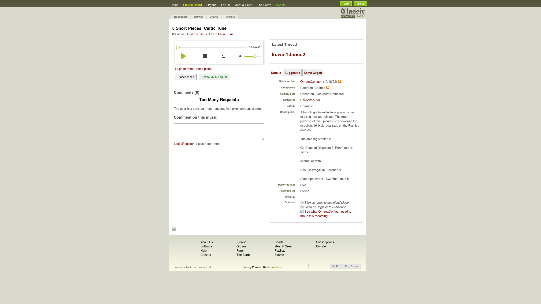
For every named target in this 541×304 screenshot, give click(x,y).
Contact (206, 254)
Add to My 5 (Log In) (214, 77)
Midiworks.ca (274, 267)
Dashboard (180, 16)
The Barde (264, 5)
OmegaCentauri (311, 81)
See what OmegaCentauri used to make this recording (325, 213)
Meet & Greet (244, 5)
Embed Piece (186, 77)
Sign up (360, 4)
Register (188, 143)
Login (346, 4)
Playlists (230, 16)
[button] (336, 266)
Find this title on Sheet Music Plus (210, 34)
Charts (214, 16)
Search (279, 254)
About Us (207, 242)
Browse (198, 16)
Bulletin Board (192, 5)
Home (175, 5)
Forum (225, 5)
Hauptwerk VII (310, 100)
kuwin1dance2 (288, 54)
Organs (211, 5)
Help (204, 250)
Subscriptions (325, 242)
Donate (281, 5)
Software (206, 246)
